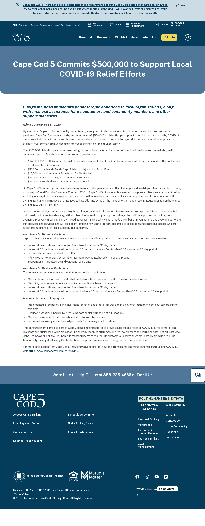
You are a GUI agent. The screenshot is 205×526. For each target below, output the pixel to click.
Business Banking (148, 438)
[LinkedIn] (166, 477)
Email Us (145, 375)
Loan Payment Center (26, 423)
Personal (85, 37)
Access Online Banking (27, 414)
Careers (164, 24)
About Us (149, 37)
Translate (156, 489)
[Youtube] (156, 477)
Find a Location (97, 24)
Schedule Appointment (137, 25)
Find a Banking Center (81, 423)
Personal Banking (148, 419)
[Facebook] (137, 477)
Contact (119, 24)
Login (171, 37)
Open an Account (23, 432)
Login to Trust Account (27, 440)
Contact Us (173, 421)
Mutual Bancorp (175, 437)
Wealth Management (146, 445)
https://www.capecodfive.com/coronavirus (54, 350)
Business (103, 37)
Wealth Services (126, 37)
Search (188, 37)
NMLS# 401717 (38, 490)
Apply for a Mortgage (81, 432)
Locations (172, 432)
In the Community (176, 426)
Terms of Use (21, 494)
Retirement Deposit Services (148, 432)
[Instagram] (147, 477)
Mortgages (145, 425)
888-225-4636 (179, 24)
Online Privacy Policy (77, 490)
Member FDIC (20, 490)
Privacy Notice (56, 490)
